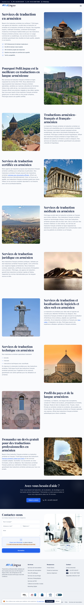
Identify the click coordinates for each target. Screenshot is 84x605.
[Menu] (80, 5)
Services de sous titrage (34, 575)
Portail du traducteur (52, 570)
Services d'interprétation (34, 578)
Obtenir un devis (33, 500)
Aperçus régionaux (52, 573)
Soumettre (21, 550)
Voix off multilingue (33, 573)
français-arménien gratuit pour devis (13, 458)
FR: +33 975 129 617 (51, 500)
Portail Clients (50, 567)
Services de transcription (34, 570)
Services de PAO (32, 581)
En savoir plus (40, 601)
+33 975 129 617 (73, 570)
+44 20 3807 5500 (74, 573)
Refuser (58, 601)
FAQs (66, 602)
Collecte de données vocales (35, 583)
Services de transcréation (34, 567)
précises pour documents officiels (18, 175)
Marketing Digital (32, 586)
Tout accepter (49, 601)
